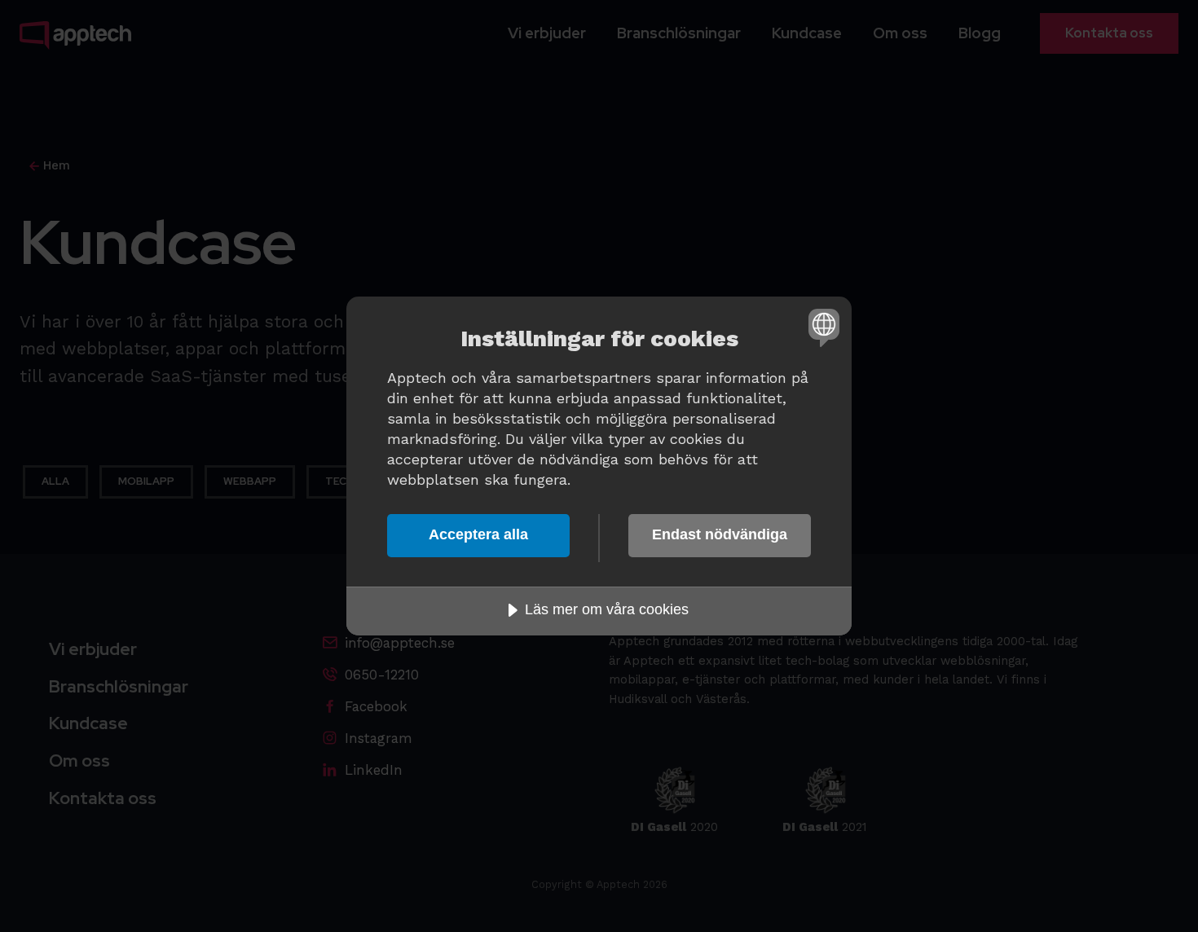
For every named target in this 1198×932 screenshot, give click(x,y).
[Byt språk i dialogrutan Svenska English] (821, 327)
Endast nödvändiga (719, 534)
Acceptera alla (478, 534)
